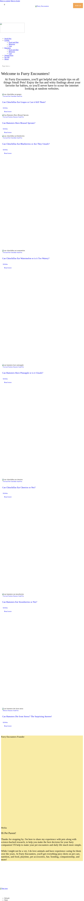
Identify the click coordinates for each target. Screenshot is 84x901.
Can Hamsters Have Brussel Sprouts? (18, 123)
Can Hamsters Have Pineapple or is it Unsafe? (22, 373)
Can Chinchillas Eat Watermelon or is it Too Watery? (25, 258)
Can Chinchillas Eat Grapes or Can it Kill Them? (24, 102)
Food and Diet (6, 96)
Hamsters (15, 117)
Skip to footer (15, 1)
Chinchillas (13, 96)
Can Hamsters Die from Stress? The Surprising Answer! (27, 716)
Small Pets (19, 96)
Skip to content (5, 1)
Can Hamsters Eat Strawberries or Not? (19, 602)
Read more (8, 111)
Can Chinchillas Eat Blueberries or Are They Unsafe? (26, 144)
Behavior (5, 710)
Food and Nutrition (8, 117)
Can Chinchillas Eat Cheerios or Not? (19, 487)
